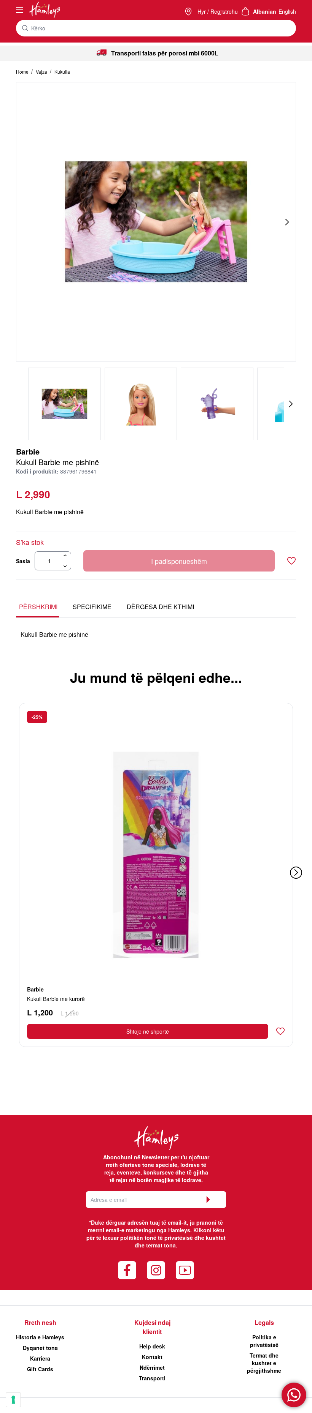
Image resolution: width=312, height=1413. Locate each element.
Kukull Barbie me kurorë (56, 999)
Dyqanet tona (40, 1347)
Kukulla (62, 71)
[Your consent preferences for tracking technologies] (13, 1399)
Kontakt (152, 1357)
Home (23, 71)
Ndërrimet (152, 1367)
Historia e (40, 1337)
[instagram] (156, 1270)
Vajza (42, 71)
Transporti (152, 1378)
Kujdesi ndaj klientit (152, 1327)
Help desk (152, 1346)
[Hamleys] (189, 11)
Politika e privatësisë (264, 1340)
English (287, 11)
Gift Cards (40, 1369)
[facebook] (127, 1270)
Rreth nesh (40, 1322)
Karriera (40, 1358)
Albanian (264, 11)
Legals (264, 1322)
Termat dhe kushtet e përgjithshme (264, 1362)
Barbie (28, 451)
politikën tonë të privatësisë (156, 1237)
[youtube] (185, 1270)
